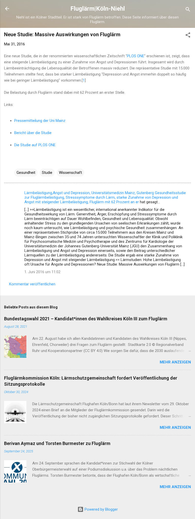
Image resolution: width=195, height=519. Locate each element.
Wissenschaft (70, 172)
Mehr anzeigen (175, 362)
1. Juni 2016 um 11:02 (42, 272)
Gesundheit (26, 172)
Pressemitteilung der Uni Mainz (40, 120)
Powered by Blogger (101, 509)
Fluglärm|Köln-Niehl (97, 8)
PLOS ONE (135, 56)
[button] (188, 36)
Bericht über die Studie (33, 133)
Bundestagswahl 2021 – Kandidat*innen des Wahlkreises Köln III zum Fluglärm (85, 318)
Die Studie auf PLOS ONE (35, 145)
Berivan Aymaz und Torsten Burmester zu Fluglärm (57, 443)
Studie (47, 172)
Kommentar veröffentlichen (32, 284)
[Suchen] (188, 10)
